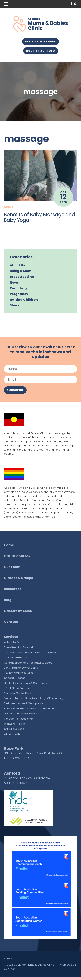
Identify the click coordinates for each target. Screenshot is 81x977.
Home (9, 545)
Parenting (18, 288)
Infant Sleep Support (17, 688)
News (8, 207)
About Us (17, 265)
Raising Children (24, 299)
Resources (12, 589)
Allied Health (12, 734)
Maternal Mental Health (18, 693)
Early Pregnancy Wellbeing (21, 668)
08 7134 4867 (16, 783)
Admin (8, 958)
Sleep (14, 305)
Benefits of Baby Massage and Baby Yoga (39, 217)
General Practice (15, 678)
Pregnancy (19, 294)
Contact (11, 621)
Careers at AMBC (18, 611)
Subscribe (15, 390)
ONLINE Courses (17, 556)
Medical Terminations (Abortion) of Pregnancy (33, 698)
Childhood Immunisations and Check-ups (30, 652)
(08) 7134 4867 (17, 758)
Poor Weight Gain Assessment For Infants (30, 708)
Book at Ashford (40, 51)
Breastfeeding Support (18, 647)
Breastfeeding (22, 276)
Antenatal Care (13, 642)
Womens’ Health (14, 724)
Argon (12, 969)
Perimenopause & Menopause (23, 703)
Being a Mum (20, 271)
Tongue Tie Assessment (19, 719)
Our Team (12, 567)
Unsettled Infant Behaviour (20, 713)
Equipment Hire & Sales (19, 673)
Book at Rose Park (40, 41)
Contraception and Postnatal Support (28, 663)
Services (11, 636)
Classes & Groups (18, 578)
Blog (8, 600)
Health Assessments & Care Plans (25, 683)
